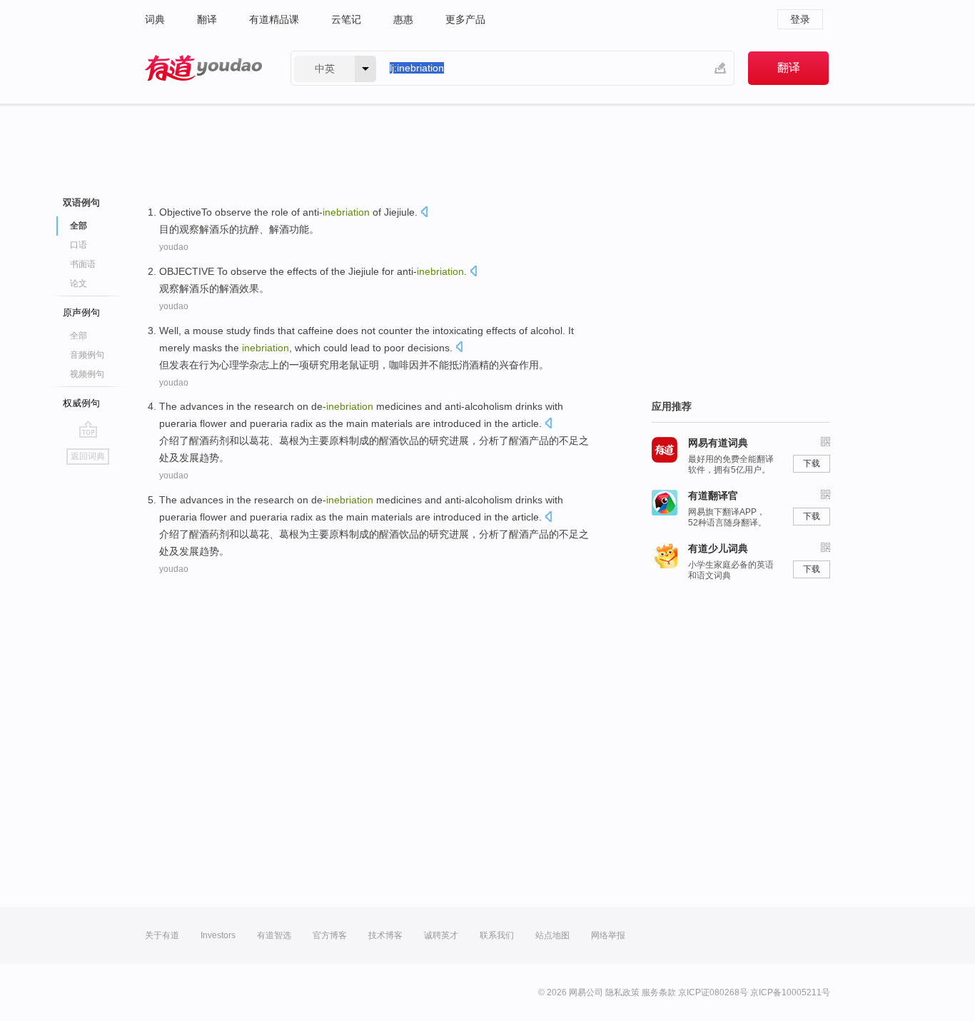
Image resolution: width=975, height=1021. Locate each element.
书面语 (83, 264)
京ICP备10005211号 (790, 992)
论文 (78, 283)
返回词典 (88, 456)
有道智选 (274, 935)
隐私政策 (622, 992)
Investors (218, 935)
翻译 (207, 19)
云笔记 (346, 19)
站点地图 (552, 935)
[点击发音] (424, 213)
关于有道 (162, 935)
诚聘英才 (441, 935)
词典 (155, 19)
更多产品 (465, 19)
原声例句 (81, 312)
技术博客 (385, 935)
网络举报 (608, 935)
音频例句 (87, 355)
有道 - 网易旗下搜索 (203, 68)
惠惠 (403, 19)
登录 (800, 19)
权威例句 (81, 403)
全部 (78, 336)
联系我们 (497, 935)
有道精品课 (274, 19)
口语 (78, 245)
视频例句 (87, 374)
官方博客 (330, 935)
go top (88, 429)
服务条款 (659, 992)
